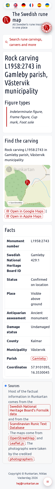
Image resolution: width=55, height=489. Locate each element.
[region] (27, 186)
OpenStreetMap (22, 438)
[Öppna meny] (47, 481)
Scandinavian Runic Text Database (28, 425)
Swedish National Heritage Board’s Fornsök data (29, 410)
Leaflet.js (17, 443)
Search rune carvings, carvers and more (25, 41)
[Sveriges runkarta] (6, 20)
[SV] (8, 5)
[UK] (47, 5)
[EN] (15, 5)
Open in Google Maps (26, 211)
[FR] (31, 5)
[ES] (39, 5)
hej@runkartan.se (27, 483)
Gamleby (39, 358)
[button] (27, 182)
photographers (21, 459)
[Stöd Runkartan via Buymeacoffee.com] (46, 27)
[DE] (23, 5)
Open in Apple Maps (25, 216)
